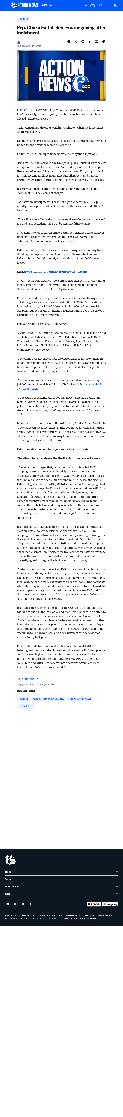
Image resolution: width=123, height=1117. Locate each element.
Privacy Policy (10, 915)
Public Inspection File (13, 918)
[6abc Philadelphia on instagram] (22, 904)
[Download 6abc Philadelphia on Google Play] (110, 904)
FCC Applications (31, 918)
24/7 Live (47, 5)
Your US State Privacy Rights (70, 915)
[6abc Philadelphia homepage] (25, 5)
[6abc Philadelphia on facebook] (8, 904)
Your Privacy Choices (26, 915)
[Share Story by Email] (96, 41)
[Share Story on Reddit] (82, 41)
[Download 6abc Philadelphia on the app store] (94, 904)
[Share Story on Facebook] (69, 41)
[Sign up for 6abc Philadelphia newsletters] (29, 904)
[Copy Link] (103, 41)
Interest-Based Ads (104, 915)
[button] (6, 5)
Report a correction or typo (29, 678)
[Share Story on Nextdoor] (89, 41)
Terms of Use (89, 915)
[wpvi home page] (10, 860)
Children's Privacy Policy (47, 915)
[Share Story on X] (75, 41)
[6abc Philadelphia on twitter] (15, 904)
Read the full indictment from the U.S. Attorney (57, 271)
